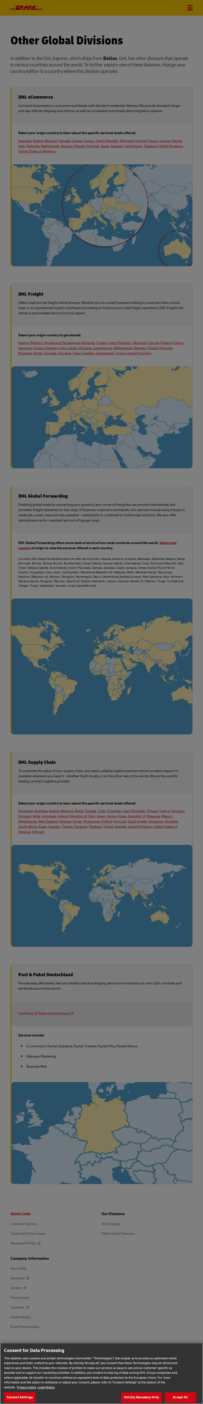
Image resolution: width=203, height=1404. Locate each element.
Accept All (180, 1397)
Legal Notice (46, 1387)
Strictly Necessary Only (141, 1397)
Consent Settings (20, 1397)
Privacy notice (26, 1387)
